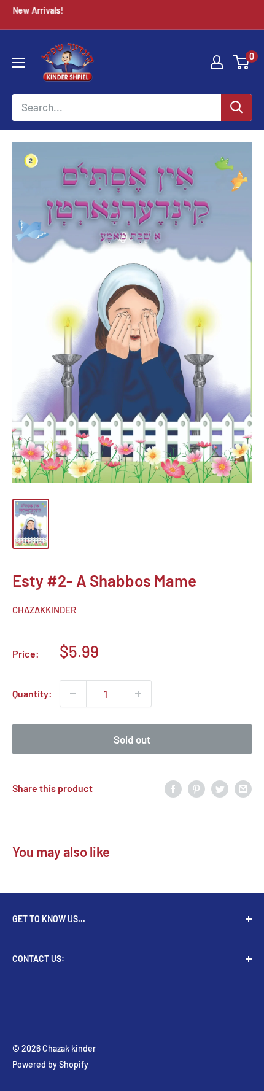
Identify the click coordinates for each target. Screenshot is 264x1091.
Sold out (132, 739)
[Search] (236, 107)
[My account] (217, 62)
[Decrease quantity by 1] (73, 694)
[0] (241, 62)
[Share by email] (243, 788)
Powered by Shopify (50, 1064)
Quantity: (32, 693)
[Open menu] (18, 63)
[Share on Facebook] (173, 788)
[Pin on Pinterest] (196, 788)
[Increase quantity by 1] (138, 694)
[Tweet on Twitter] (219, 788)
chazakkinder (44, 609)
